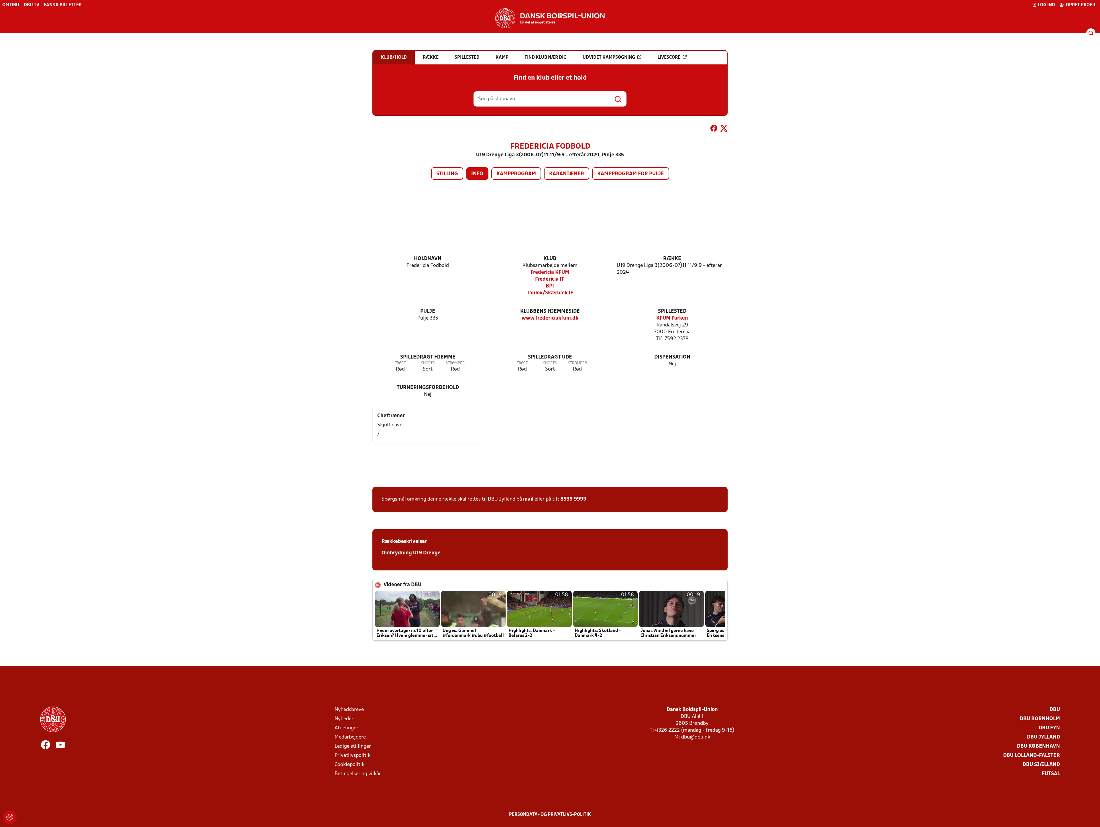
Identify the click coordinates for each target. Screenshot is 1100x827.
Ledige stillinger (353, 746)
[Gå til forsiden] (550, 18)
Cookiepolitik (349, 764)
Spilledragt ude (550, 357)
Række (672, 258)
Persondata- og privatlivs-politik (550, 815)
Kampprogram (516, 174)
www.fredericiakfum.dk (550, 318)
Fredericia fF (550, 279)
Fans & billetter (63, 5)
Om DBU (10, 5)
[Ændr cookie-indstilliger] (10, 817)
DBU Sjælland (1041, 764)
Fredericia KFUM (550, 272)
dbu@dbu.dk (695, 737)
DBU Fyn (1049, 728)
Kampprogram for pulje (630, 174)
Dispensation (672, 357)
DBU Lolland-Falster (1031, 755)
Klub (549, 258)
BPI (550, 286)
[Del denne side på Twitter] (724, 129)
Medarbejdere (350, 737)
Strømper (455, 363)
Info (477, 174)
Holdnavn (427, 258)
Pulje (427, 311)
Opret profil (1081, 5)
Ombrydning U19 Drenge (411, 553)
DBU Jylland (1043, 737)
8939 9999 (573, 499)
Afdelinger (346, 728)
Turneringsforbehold (428, 387)
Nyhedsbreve (349, 709)
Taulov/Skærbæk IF (550, 293)
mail (528, 499)
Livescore (668, 58)
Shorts (428, 363)
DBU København (1038, 746)
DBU (1055, 709)
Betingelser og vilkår (358, 773)
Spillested (672, 311)
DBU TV (31, 5)
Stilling (447, 174)
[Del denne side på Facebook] (713, 129)
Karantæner (566, 174)
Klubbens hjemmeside (550, 311)
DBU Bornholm (1040, 718)
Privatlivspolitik (352, 755)
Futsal (1051, 773)
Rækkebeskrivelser (404, 541)
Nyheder (344, 718)
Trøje (400, 363)
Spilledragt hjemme (427, 357)
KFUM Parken (672, 318)
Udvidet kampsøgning (609, 58)
